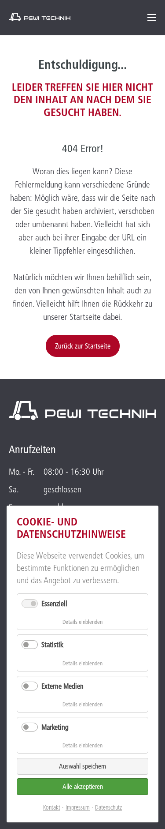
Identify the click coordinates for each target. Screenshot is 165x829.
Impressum (78, 807)
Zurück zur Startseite (82, 345)
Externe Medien (62, 686)
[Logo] (39, 17)
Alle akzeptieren (82, 786)
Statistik (52, 644)
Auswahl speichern (82, 766)
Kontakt (51, 807)
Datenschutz (108, 807)
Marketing (55, 727)
